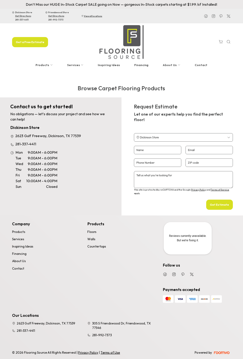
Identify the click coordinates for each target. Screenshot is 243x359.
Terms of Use (110, 352)
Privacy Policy (198, 189)
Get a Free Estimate (30, 42)
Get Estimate (219, 204)
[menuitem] (44, 65)
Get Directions (23, 16)
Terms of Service (220, 189)
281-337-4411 (22, 19)
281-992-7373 (56, 19)
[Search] (228, 42)
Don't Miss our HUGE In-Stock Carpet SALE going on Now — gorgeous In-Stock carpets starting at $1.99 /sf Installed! (121, 4)
